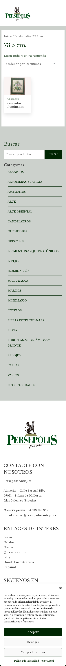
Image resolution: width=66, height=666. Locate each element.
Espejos (14, 261)
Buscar (53, 154)
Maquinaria (18, 280)
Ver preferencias (33, 652)
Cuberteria (17, 231)
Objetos (15, 310)
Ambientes (17, 191)
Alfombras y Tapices (25, 181)
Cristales (16, 241)
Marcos (14, 290)
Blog (7, 557)
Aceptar (33, 632)
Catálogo (10, 542)
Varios (13, 375)
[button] (60, 588)
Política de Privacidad (26, 660)
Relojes (14, 355)
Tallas (13, 365)
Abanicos (16, 172)
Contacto (10, 547)
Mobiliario (17, 300)
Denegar (33, 642)
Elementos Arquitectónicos (33, 251)
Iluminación (19, 271)
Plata (12, 330)
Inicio (8, 36)
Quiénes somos (15, 552)
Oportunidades (21, 385)
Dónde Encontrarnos (19, 562)
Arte (12, 201)
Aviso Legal (47, 660)
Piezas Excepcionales (26, 320)
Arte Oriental (20, 211)
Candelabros (19, 221)
